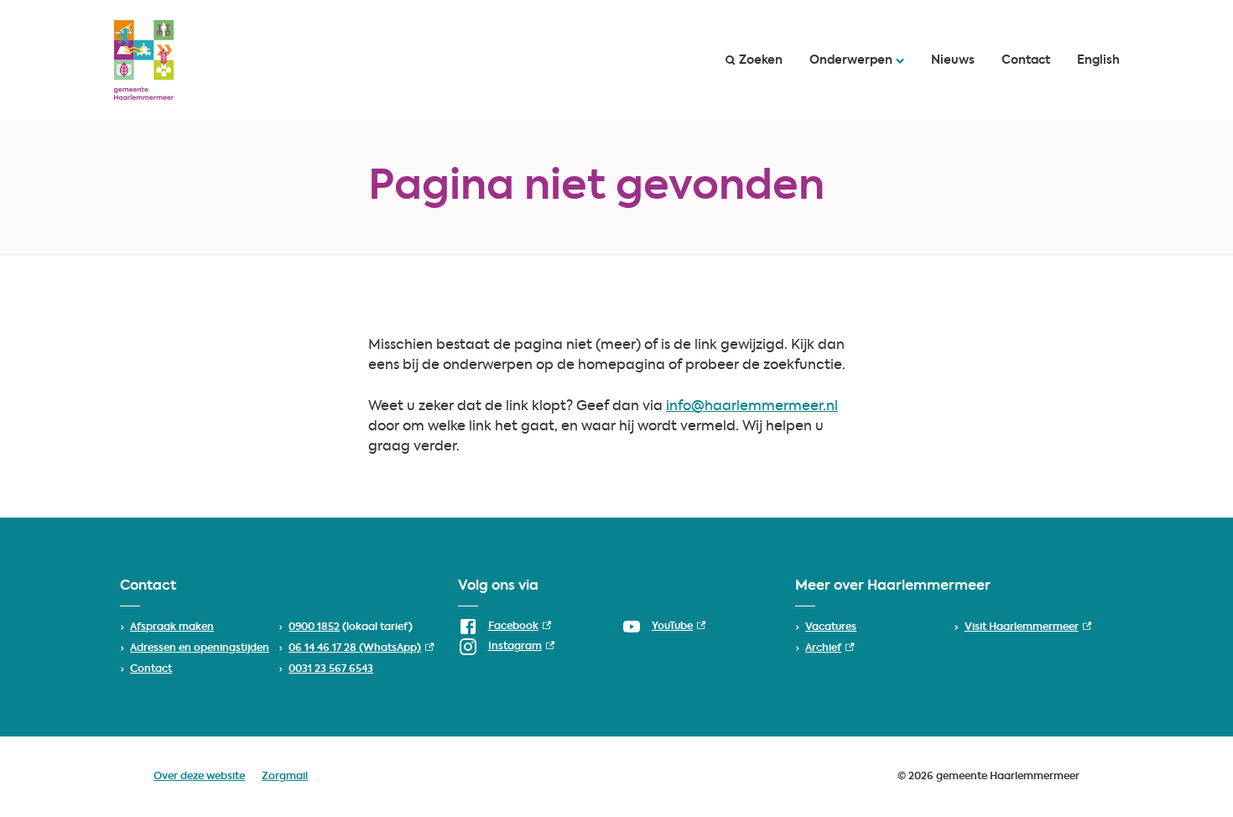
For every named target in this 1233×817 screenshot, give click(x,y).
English (1098, 60)
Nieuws (953, 60)
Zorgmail (285, 777)
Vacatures (830, 627)
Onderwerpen (850, 60)
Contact (1025, 60)
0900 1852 (314, 627)
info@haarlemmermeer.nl (752, 407)
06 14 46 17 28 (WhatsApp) (361, 648)
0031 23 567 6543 (331, 669)
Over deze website (199, 777)
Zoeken (761, 60)
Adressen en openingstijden (199, 648)
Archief (829, 648)
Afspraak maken (172, 627)
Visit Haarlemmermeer (1028, 627)
